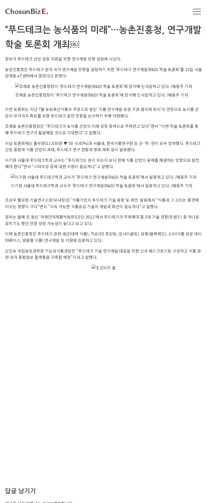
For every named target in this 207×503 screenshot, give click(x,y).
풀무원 (39, 143)
